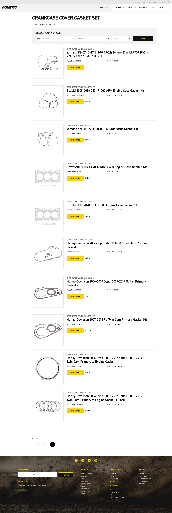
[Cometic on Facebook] (76, 460)
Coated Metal (114, 492)
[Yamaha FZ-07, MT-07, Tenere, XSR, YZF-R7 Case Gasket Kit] (47, 63)
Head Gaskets (114, 500)
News (144, 2)
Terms (83, 493)
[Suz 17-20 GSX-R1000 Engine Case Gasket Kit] (47, 216)
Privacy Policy (85, 491)
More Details (75, 67)
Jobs (155, 2)
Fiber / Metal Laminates (117, 495)
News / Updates (86, 483)
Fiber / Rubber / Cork (117, 497)
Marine (112, 476)
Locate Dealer (162, 2)
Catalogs (84, 476)
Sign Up (67, 475)
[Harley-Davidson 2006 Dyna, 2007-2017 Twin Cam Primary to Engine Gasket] (47, 368)
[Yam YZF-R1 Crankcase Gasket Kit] (47, 139)
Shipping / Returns (145, 479)
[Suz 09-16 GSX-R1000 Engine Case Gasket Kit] (47, 101)
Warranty (142, 483)
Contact (149, 2)
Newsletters (85, 488)
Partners (83, 486)
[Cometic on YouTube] (95, 460)
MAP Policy (84, 481)
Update (143, 38)
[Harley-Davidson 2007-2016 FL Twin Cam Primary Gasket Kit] (47, 330)
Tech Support (143, 481)
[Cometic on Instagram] (82, 460)
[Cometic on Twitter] (89, 460)
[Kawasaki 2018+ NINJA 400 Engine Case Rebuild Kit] (47, 178)
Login (139, 2)
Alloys (112, 490)
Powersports (114, 479)
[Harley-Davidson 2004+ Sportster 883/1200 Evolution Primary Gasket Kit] (47, 254)
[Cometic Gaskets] (8, 6)
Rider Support (143, 476)
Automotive (114, 474)
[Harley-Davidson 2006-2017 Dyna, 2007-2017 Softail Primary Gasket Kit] (47, 292)
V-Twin (112, 481)
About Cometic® (86, 474)
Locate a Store (22, 490)
